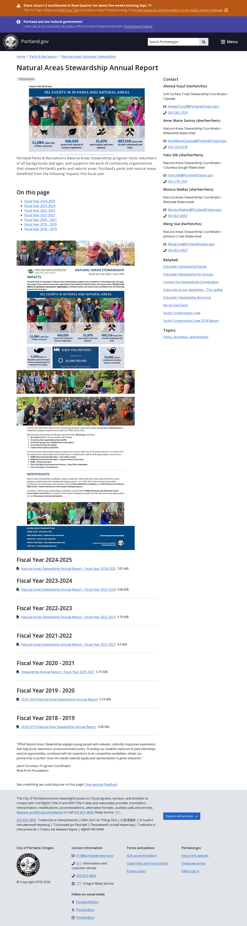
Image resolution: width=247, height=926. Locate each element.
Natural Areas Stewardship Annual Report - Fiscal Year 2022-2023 (68, 617)
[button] (229, 41)
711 (117, 812)
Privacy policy (136, 871)
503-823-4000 (83, 812)
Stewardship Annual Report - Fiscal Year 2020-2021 (58, 672)
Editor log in (190, 871)
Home (21, 56)
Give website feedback (101, 784)
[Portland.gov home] (26, 42)
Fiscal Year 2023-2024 (39, 206)
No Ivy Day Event (175, 305)
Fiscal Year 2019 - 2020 (40, 224)
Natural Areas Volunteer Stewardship (88, 56)
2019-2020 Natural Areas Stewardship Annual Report (59, 699)
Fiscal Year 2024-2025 (39, 201)
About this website (195, 855)
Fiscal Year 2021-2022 (39, 215)
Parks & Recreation (43, 56)
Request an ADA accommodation (40, 812)
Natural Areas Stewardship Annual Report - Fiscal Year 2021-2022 (68, 644)
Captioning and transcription (147, 863)
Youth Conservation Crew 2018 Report (191, 321)
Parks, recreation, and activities (185, 337)
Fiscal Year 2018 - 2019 (40, 229)
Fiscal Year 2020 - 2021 (40, 220)
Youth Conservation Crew (181, 313)
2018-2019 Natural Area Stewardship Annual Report (58, 727)
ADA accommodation (141, 855)
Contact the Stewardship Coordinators (191, 282)
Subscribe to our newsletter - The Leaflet (193, 290)
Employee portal (193, 863)
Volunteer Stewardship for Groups (188, 274)
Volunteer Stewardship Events (185, 266)
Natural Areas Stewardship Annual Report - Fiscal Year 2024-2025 (68, 568)
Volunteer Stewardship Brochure (187, 297)
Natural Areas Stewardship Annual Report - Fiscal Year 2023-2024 (68, 589)
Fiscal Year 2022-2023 (39, 210)
